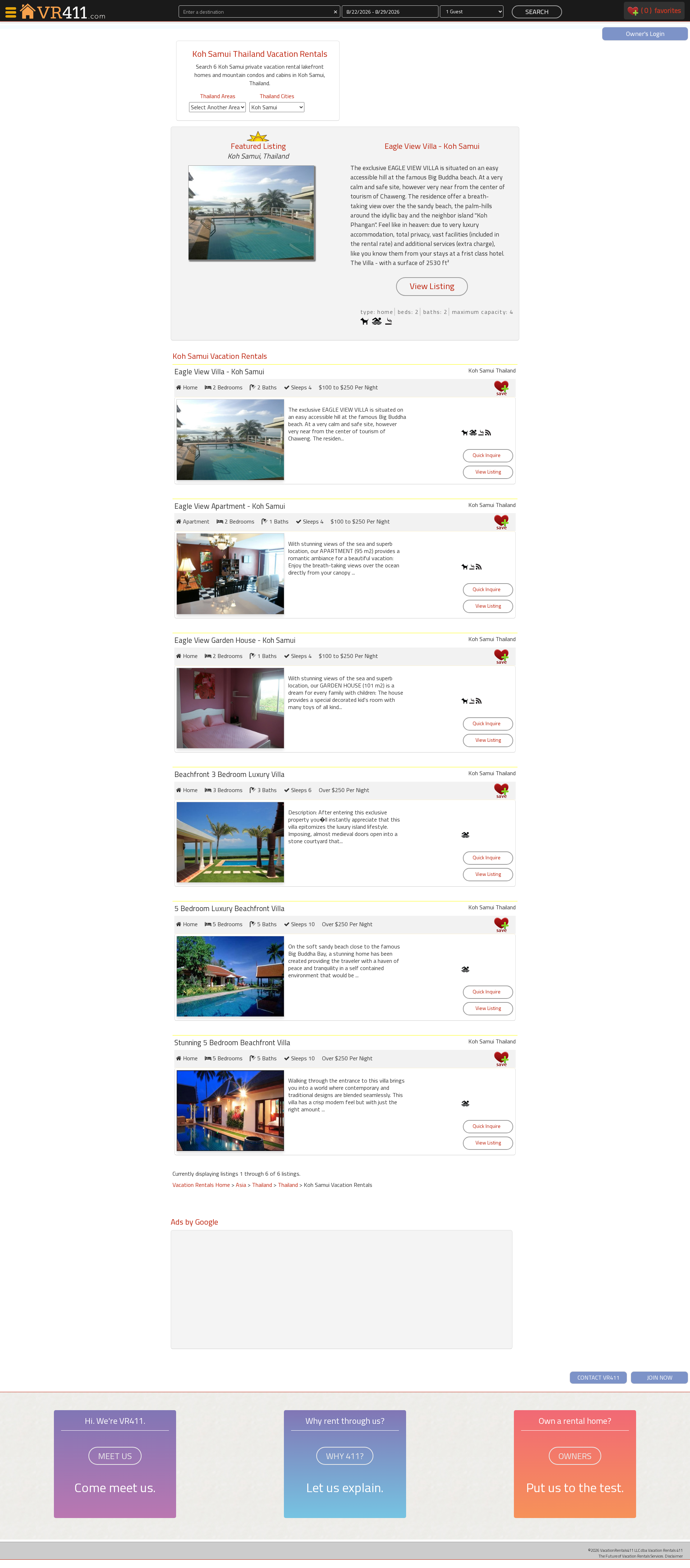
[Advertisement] (259, 1245)
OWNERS (575, 1455)
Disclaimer (674, 1556)
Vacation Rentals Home (201, 1184)
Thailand (262, 1184)
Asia (241, 1184)
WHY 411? (345, 1455)
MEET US (115, 1455)
